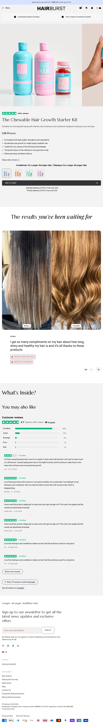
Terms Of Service (23, 716)
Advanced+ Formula (10, 680)
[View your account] (92, 8)
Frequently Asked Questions (13, 694)
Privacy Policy (7, 716)
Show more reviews (12, 572)
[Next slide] (98, 369)
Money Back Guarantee (11, 697)
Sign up (48, 630)
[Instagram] (8, 646)
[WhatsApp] (18, 646)
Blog (4, 687)
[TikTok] (13, 646)
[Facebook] (3, 646)
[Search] (86, 8)
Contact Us (6, 690)
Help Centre (6, 683)
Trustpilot (20, 588)
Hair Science (7, 676)
